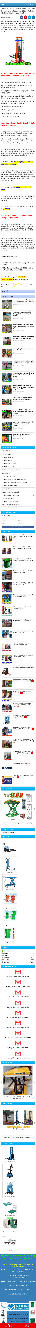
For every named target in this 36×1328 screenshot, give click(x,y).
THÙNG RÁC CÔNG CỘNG (9, 486)
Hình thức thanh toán (9, 1314)
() (31, 4)
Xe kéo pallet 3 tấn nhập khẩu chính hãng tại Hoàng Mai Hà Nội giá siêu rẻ (23, 411)
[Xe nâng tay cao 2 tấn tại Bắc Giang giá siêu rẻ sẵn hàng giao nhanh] (7, 316)
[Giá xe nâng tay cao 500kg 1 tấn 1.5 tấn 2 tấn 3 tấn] (18, 1121)
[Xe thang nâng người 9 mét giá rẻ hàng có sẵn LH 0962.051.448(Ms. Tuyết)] (7, 707)
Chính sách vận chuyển (25, 1314)
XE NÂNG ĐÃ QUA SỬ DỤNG (10, 501)
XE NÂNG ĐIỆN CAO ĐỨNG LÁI (11, 470)
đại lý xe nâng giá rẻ (8, 832)
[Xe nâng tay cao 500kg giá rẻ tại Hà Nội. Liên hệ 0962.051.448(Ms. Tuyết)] (7, 744)
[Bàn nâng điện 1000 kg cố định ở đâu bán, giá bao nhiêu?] (7, 587)
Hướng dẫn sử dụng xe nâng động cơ (23, 667)
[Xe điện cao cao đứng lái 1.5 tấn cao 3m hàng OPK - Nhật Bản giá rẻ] (7, 756)
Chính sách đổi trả (8, 1318)
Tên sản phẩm (6, 515)
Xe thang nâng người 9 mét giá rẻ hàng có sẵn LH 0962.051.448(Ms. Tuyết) (22, 705)
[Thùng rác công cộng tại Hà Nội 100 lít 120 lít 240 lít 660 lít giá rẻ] (7, 599)
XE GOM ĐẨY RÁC (7, 489)
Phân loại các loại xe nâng (20, 763)
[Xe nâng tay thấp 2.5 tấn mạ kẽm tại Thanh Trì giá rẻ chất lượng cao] (7, 304)
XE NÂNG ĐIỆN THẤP (8, 466)
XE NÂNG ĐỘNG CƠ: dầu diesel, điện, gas (14, 479)
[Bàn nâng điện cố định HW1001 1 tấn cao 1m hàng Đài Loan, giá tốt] (18, 1080)
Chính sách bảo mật (21, 1318)
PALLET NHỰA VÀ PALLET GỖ (10, 492)
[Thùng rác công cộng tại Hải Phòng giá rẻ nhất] (7, 438)
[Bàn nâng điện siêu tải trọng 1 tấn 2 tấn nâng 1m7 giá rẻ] (18, 806)
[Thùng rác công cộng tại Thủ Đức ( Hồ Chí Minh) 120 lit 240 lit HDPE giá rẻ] (7, 563)
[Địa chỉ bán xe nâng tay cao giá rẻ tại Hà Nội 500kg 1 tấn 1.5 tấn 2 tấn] (7, 623)
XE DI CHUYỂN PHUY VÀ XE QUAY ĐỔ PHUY (14, 482)
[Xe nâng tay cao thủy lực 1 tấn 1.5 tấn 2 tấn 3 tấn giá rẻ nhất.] (7, 575)
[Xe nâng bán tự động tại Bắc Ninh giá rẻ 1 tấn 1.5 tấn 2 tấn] (7, 635)
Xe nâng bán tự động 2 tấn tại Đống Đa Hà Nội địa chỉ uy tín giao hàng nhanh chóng (23, 387)
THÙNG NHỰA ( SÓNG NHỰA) (10, 495)
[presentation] (2, 809)
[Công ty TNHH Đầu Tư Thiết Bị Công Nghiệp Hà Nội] (18, 1)
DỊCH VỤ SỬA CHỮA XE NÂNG (10, 505)
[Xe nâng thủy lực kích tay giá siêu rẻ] (7, 353)
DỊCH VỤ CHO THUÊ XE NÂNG (10, 508)
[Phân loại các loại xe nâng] (7, 768)
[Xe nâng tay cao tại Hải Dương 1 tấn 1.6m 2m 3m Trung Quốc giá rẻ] (7, 365)
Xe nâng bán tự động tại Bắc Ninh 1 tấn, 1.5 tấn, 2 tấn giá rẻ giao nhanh (23, 374)
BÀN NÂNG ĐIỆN (6, 451)
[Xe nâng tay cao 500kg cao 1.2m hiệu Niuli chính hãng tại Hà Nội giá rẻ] (7, 551)
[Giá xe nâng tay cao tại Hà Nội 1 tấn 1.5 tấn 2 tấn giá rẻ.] (7, 611)
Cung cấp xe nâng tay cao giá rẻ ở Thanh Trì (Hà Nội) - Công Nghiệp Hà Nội (23, 536)
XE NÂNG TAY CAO (7, 460)
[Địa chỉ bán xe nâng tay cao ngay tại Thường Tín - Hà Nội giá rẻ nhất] (7, 683)
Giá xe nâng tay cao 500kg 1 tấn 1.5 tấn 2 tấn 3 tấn (18, 1137)
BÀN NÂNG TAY (6, 473)
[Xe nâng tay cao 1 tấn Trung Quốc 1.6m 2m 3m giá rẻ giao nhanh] (7, 341)
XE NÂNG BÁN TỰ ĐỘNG (9, 463)
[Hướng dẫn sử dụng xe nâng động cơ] (7, 671)
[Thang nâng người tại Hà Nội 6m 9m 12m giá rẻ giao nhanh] (7, 659)
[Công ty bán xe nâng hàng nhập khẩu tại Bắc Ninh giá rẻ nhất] (7, 402)
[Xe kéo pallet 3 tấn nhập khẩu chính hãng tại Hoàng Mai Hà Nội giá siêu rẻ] (7, 414)
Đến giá (20, 520)
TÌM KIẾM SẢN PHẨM (18, 527)
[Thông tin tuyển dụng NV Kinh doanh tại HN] (7, 780)
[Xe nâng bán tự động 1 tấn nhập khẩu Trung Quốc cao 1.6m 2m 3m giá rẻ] (7, 329)
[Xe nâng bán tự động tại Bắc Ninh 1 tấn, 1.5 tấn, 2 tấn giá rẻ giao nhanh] (7, 377)
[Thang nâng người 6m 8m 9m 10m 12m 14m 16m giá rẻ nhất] (7, 647)
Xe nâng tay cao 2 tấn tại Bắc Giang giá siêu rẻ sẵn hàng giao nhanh (22, 313)
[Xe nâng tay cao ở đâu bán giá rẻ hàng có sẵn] (7, 695)
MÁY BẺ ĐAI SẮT (6, 454)
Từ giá (3, 520)
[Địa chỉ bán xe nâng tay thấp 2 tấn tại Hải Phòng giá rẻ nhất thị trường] (7, 426)
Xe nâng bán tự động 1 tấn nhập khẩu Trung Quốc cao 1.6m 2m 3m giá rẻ (23, 326)
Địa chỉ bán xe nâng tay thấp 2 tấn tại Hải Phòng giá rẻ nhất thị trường (23, 423)
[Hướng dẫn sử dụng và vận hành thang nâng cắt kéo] (7, 719)
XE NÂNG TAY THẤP (7, 457)
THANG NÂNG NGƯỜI (8, 476)
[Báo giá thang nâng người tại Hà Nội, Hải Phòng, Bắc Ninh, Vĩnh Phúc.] (7, 732)
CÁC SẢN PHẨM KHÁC (8, 498)
